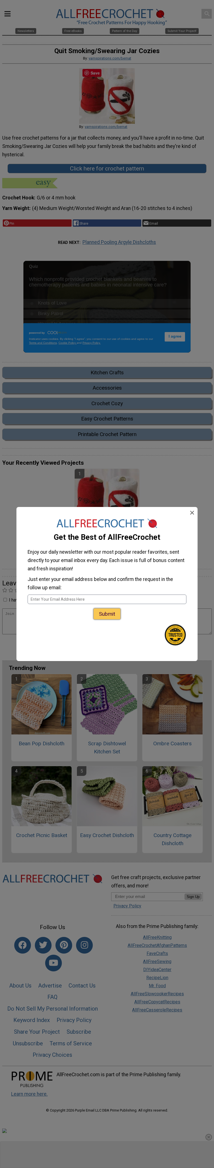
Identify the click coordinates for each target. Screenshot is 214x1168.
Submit (107, 614)
